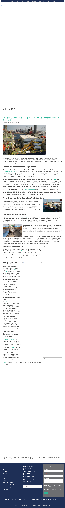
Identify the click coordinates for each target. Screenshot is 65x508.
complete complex (9, 211)
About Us (5, 469)
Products (5, 471)
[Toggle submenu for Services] (36, 1)
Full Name (46, 469)
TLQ (35, 458)
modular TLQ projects (9, 339)
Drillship (38, 457)
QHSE (4, 476)
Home (4, 467)
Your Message (47, 478)
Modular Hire (8, 191)
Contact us (5, 362)
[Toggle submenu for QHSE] (24, 1)
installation (12, 347)
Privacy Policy (6, 489)
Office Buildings (50, 457)
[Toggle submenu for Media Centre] (45, 1)
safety (55, 179)
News (5, 456)
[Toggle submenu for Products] (30, 1)
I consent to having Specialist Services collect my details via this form (52, 486)
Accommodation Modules (9, 171)
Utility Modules (23, 250)
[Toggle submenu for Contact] (51, 1)
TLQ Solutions (9, 302)
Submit (45, 493)
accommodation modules (26, 457)
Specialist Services (18, 458)
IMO (41, 457)
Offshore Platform (6, 458)
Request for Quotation (8, 482)
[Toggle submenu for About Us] (18, 1)
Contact (4, 480)
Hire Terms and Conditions (9, 484)
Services (5, 473)
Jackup (44, 457)
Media (4, 478)
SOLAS (12, 458)
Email (45, 473)
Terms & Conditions (7, 487)
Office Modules (57, 457)
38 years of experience (29, 189)
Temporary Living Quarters (28, 458)
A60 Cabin (6, 457)
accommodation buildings (14, 457)
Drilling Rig (34, 457)
